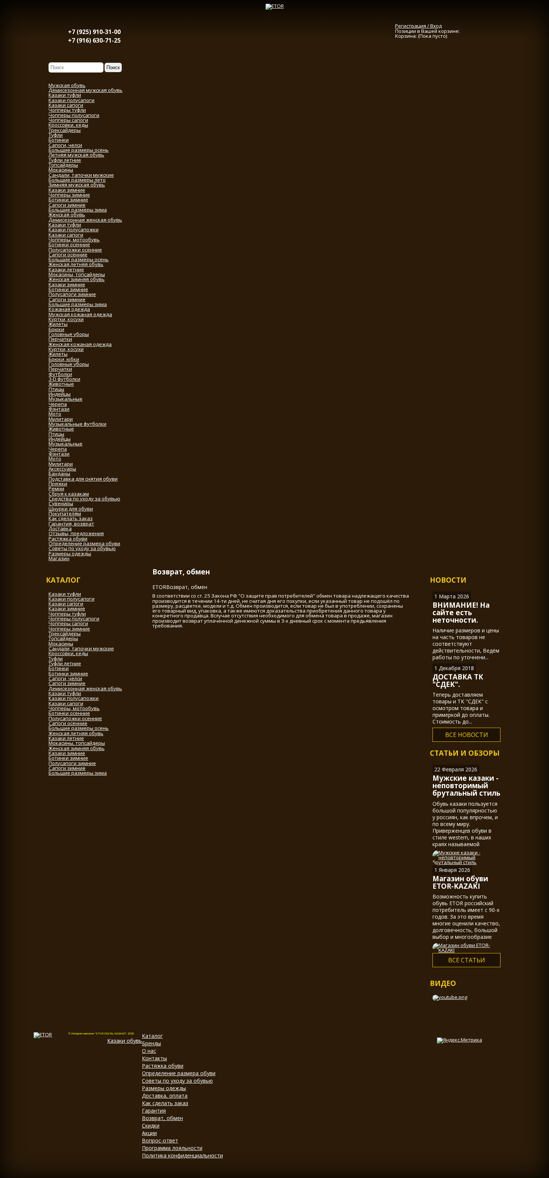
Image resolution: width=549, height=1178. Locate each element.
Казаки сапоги (66, 603)
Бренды (151, 1043)
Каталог (152, 1035)
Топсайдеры (63, 638)
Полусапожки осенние (75, 718)
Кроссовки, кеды (68, 653)
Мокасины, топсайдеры (77, 743)
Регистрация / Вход (418, 25)
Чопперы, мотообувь (74, 708)
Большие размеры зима (78, 773)
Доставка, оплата (164, 1095)
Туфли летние (65, 663)
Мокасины (61, 643)
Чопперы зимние (69, 628)
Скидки (150, 1125)
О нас (149, 1050)
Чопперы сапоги (68, 623)
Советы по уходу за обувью (177, 1080)
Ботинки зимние (68, 673)
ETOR (159, 586)
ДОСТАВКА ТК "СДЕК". (457, 680)
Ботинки (59, 668)
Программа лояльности (172, 1147)
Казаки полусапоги (71, 598)
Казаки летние (66, 738)
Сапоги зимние (67, 683)
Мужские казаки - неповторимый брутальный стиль (466, 785)
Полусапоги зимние (72, 763)
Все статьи (466, 960)
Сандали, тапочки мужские (81, 648)
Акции (149, 1133)
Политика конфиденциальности (182, 1155)
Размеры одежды (164, 1088)
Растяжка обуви (162, 1065)
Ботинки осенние (69, 713)
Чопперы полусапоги (74, 618)
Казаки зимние (67, 608)
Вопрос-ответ (160, 1140)
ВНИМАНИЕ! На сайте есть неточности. (461, 612)
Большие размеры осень (79, 728)
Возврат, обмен (162, 1118)
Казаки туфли (65, 593)
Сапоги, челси (65, 678)
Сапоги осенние (68, 723)
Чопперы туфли (67, 613)
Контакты (154, 1058)
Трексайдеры (65, 633)
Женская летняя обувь (76, 733)
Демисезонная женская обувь (85, 688)
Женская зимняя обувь (77, 748)
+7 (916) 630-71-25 (94, 40)
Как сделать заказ (165, 1103)
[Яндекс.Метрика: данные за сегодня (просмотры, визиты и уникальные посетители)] (459, 1040)
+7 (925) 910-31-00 (94, 32)
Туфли (56, 658)
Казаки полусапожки (74, 698)
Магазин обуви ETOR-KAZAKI (460, 882)
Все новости (466, 735)
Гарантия (154, 1110)
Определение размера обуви (178, 1073)
